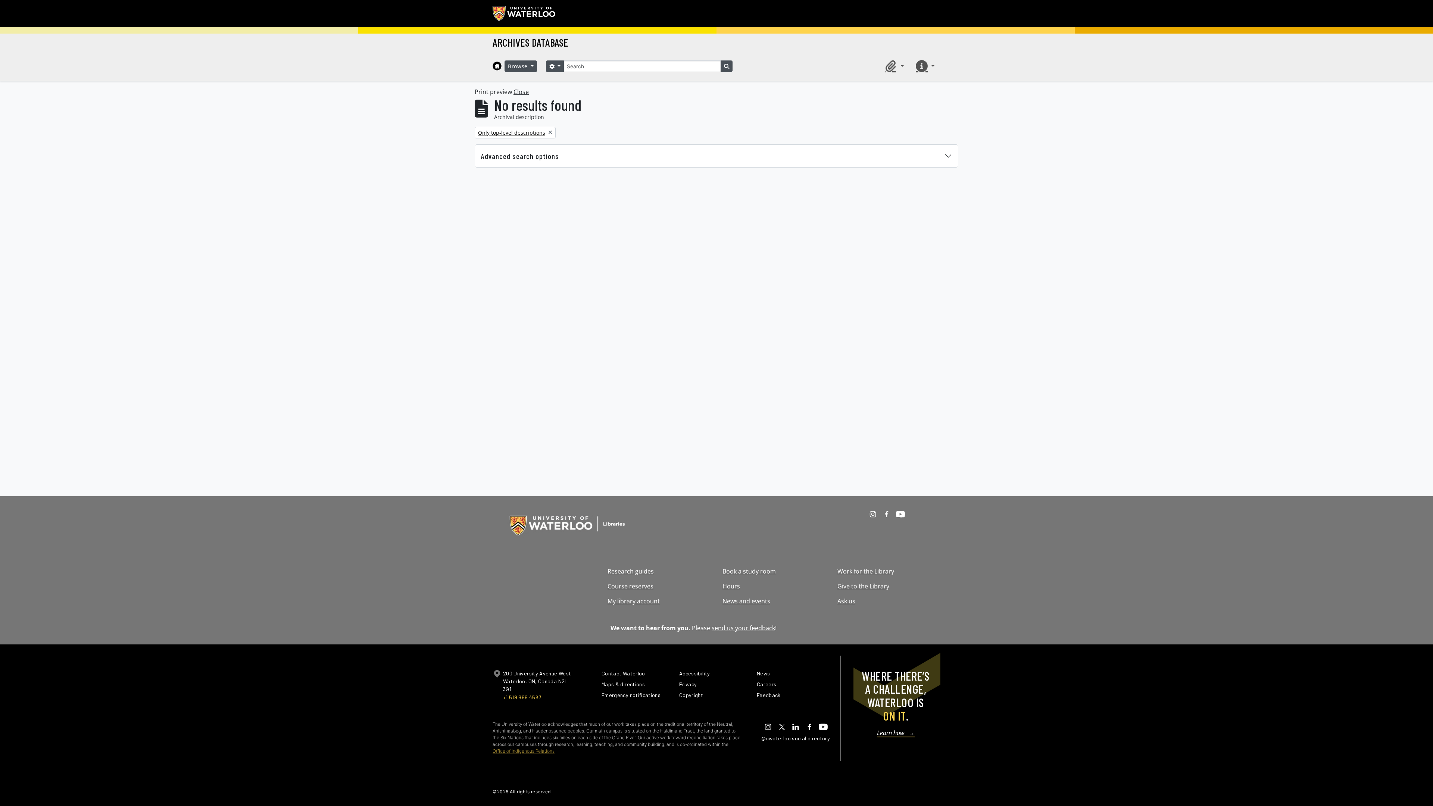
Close (521, 92)
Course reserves (630, 586)
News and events (746, 601)
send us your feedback (743, 628)
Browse (519, 66)
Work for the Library (865, 571)
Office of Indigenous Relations (524, 751)
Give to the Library (863, 586)
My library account (634, 601)
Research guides (631, 571)
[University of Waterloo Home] (524, 13)
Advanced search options (520, 155)
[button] (893, 66)
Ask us (846, 601)
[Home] (497, 66)
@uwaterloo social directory (795, 738)
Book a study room (749, 571)
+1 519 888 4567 (522, 697)
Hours (731, 586)
